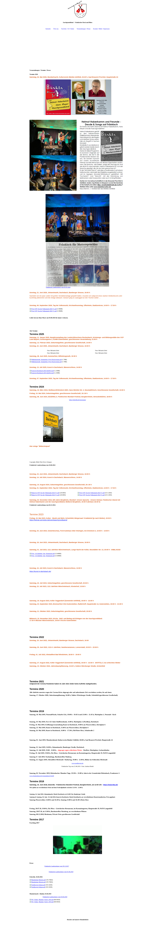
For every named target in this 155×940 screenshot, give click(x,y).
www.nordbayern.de (77, 763)
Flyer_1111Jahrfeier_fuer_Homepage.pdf (43, 553)
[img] (77, 9)
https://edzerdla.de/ (110, 785)
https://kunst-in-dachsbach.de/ (40, 571)
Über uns (55, 29)
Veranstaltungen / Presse (83, 29)
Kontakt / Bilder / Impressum (101, 29)
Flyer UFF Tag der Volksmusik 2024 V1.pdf (92, 493)
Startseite (48, 29)
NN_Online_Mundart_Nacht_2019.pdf (42, 899)
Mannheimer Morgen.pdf (38, 880)
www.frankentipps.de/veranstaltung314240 (42, 776)
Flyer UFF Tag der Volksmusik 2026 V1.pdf (44, 309)
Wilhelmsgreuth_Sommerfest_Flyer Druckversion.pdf (46, 359)
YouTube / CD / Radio (67, 29)
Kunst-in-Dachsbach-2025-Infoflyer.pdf (42, 371)
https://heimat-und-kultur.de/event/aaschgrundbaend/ (48, 520)
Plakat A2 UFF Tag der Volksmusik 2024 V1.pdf (45, 493)
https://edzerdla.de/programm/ (77, 400)
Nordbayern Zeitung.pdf (38, 885)
